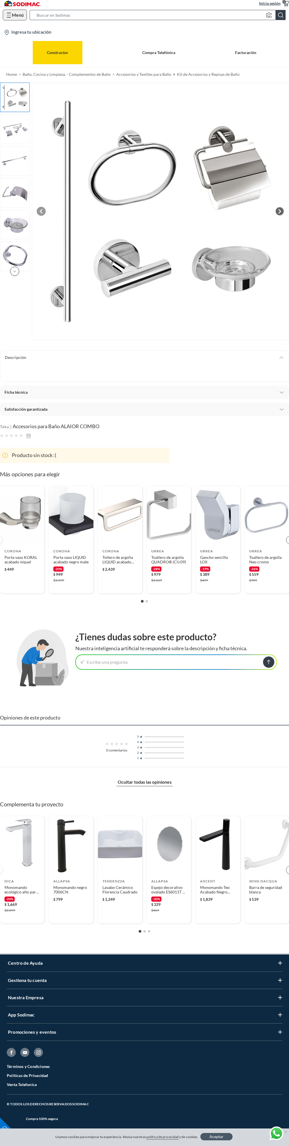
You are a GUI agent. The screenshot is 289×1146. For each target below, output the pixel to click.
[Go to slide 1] (142, 601)
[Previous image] (41, 211)
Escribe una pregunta (107, 662)
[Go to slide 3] (149, 931)
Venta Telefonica (22, 1084)
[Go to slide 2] (147, 601)
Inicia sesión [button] (270, 3)
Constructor (57, 52)
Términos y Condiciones (28, 1066)
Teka (4, 426)
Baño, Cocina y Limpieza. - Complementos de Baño (67, 74)
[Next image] (279, 211)
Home (11, 74)
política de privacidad (162, 1137)
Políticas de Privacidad (27, 1075)
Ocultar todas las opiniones (145, 782)
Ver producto (22, 585)
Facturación (245, 52)
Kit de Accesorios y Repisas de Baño (208, 74)
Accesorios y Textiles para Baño (143, 74)
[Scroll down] (14, 271)
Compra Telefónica (158, 52)
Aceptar (216, 1136)
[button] (159, 15)
